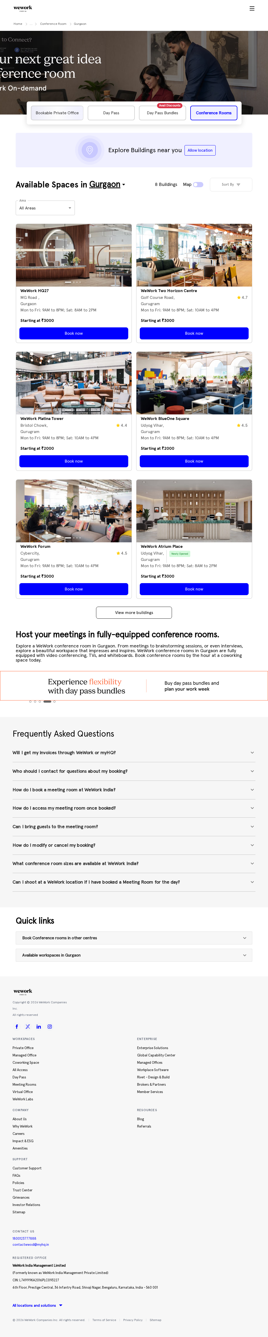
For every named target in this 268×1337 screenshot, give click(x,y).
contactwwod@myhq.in (31, 1245)
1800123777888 (24, 1239)
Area (22, 200)
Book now (74, 333)
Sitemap (155, 1320)
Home (18, 24)
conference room (53, 24)
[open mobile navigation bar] (252, 8)
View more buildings (134, 612)
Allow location (200, 150)
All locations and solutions (34, 1305)
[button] (134, 753)
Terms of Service (104, 1320)
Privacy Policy (133, 1320)
